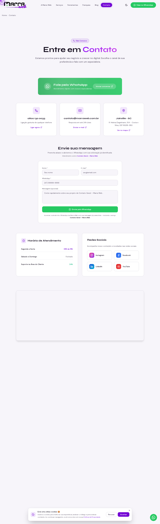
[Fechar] (129, 510)
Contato (106, 5)
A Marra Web (46, 5)
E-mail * (84, 168)
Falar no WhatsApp (145, 5)
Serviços (59, 5)
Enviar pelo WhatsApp (81, 209)
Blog (96, 5)
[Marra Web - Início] (15, 5)
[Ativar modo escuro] (126, 5)
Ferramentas (73, 5)
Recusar (111, 514)
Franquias (86, 5)
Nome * (45, 168)
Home (4, 15)
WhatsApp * (46, 178)
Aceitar (123, 514)
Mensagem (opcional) (50, 189)
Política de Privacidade (92, 517)
